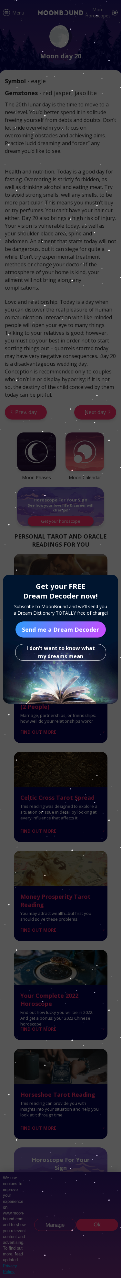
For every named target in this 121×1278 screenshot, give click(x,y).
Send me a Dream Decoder (60, 629)
